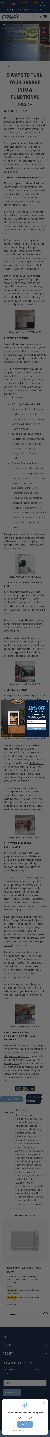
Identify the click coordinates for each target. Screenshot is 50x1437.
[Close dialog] (47, 701)
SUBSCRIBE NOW (37, 728)
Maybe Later (36, 731)
